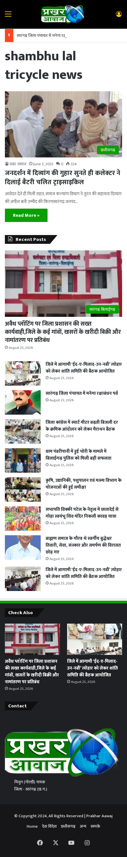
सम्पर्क (95, 826)
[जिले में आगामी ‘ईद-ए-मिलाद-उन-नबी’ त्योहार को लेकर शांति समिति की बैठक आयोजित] (23, 373)
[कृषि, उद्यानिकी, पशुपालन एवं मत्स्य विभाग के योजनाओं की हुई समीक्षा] (23, 489)
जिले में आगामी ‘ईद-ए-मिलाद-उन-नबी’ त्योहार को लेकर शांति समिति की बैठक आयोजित (84, 368)
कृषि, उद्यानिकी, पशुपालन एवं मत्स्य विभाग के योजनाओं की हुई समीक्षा (83, 484)
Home (32, 826)
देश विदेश (49, 826)
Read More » (26, 215)
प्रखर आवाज (18, 164)
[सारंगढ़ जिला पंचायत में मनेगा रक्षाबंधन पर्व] (23, 402)
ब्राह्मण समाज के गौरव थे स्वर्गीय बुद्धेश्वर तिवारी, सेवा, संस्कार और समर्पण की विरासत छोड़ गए (83, 545)
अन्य (83, 826)
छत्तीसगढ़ (68, 826)
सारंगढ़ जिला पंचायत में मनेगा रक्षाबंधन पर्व (48, 35)
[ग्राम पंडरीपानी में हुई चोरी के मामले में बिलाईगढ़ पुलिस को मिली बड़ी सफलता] (23, 460)
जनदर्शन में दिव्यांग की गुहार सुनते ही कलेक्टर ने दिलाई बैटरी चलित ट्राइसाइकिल (62, 178)
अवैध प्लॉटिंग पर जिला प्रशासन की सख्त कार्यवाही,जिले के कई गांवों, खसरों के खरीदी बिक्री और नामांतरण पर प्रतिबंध (63, 332)
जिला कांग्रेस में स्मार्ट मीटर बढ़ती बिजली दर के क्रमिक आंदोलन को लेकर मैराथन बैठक (82, 426)
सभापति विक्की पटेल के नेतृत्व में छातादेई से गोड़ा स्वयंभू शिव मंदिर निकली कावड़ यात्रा (82, 513)
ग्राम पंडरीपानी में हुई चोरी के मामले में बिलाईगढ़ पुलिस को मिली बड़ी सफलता (78, 455)
